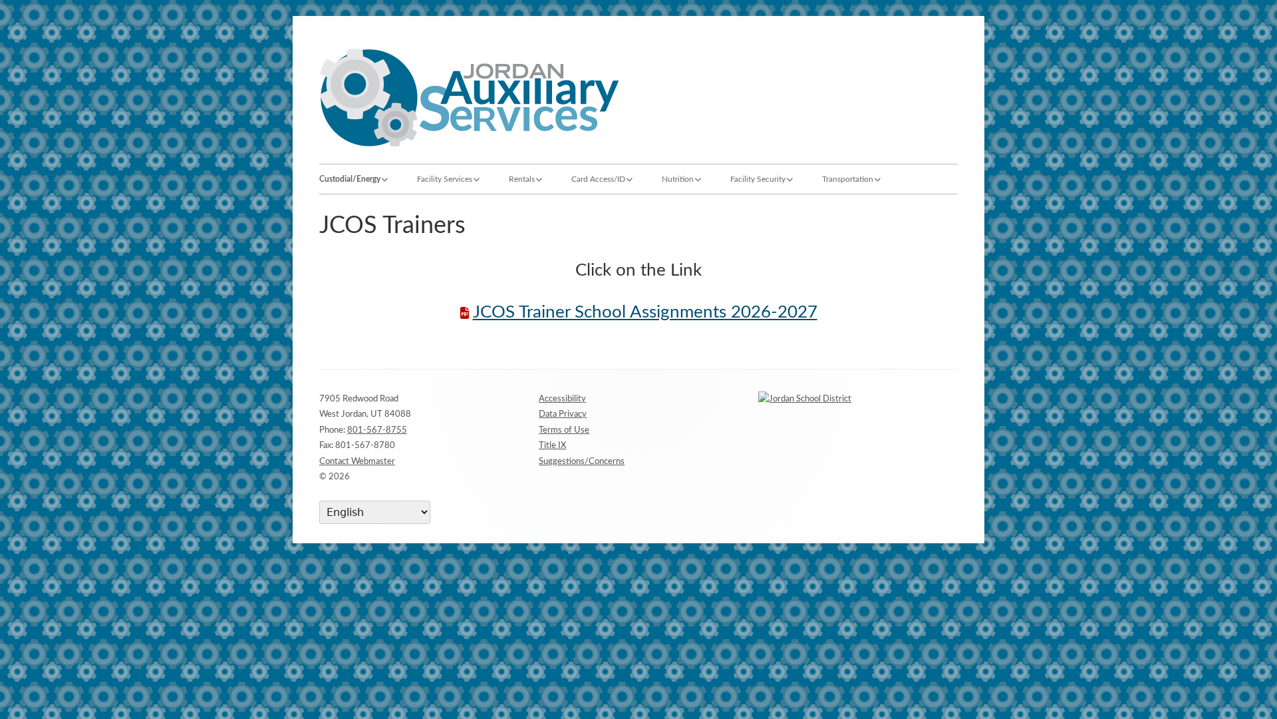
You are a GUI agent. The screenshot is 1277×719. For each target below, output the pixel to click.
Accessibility (562, 399)
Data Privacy (563, 414)
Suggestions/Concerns (582, 461)
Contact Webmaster (357, 461)
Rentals (522, 179)
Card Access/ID (598, 179)
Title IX (552, 445)
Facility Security (757, 179)
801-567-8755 (377, 430)
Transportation (847, 179)
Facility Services (444, 179)
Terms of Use (564, 430)
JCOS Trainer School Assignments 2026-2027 (645, 312)
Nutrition (678, 179)
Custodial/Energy (349, 179)
